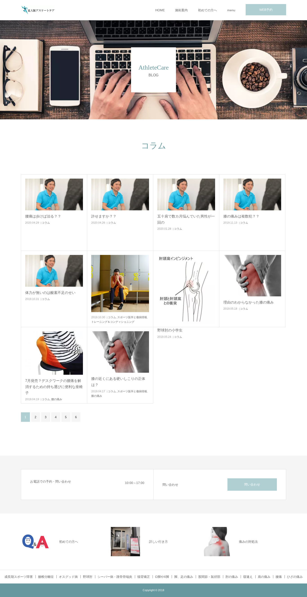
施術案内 (181, 10)
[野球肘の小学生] (186, 289)
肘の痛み (231, 576)
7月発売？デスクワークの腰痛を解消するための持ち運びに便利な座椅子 (54, 387)
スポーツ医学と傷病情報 (132, 317)
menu (231, 10)
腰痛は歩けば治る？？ (43, 216)
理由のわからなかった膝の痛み (248, 302)
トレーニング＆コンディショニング (112, 321)
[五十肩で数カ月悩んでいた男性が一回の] (186, 194)
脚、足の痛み (183, 576)
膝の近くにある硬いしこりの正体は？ (118, 382)
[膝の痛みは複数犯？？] (252, 194)
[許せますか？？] (120, 194)
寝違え (248, 576)
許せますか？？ (103, 216)
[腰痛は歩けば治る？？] (54, 194)
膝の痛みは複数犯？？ (241, 216)
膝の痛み (96, 395)
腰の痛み (56, 399)
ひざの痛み (295, 576)
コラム (46, 222)
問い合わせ (252, 484)
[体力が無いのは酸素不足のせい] (54, 271)
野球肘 (87, 576)
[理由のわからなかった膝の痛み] (252, 275)
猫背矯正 (143, 576)
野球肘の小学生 (169, 330)
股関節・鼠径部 (209, 576)
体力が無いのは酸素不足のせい (50, 293)
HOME (160, 10)
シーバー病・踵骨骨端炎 (115, 576)
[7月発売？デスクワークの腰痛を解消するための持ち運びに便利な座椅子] (54, 353)
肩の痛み (264, 576)
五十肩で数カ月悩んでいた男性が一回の (186, 219)
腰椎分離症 (46, 576)
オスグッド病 (68, 576)
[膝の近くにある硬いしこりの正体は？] (120, 352)
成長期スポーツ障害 (18, 576)
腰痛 (279, 576)
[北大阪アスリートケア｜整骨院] (38, 10)
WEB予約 (266, 9)
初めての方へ (207, 10)
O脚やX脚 (162, 576)
